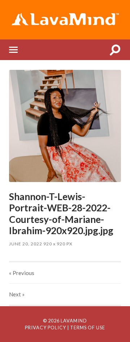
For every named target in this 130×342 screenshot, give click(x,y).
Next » (17, 294)
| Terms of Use (86, 327)
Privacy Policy (45, 327)
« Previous (21, 273)
